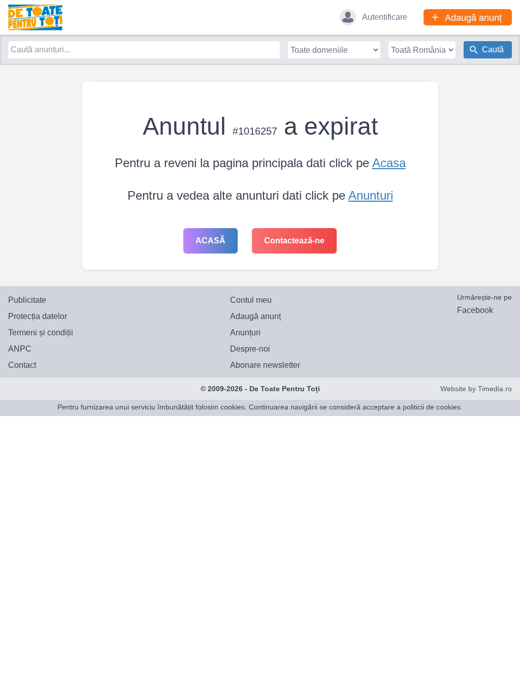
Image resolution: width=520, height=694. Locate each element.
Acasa (389, 163)
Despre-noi (250, 348)
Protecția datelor (37, 316)
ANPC (19, 348)
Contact (22, 365)
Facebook (475, 310)
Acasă (210, 240)
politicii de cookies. (433, 407)
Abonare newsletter (265, 365)
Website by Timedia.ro (476, 389)
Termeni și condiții (40, 332)
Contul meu (251, 300)
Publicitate (27, 300)
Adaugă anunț (255, 316)
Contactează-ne (294, 240)
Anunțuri (245, 332)
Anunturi (370, 195)
